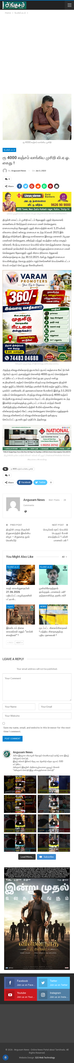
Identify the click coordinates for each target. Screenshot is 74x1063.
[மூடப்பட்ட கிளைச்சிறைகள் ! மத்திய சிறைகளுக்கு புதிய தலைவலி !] (53, 614)
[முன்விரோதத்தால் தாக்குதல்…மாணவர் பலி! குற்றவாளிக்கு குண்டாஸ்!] (53, 575)
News (43, 606)
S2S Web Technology (45, 1057)
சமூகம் (10, 606)
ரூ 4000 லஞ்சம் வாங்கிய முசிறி (22, 469)
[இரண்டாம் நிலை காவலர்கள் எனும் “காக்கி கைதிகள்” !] (20, 614)
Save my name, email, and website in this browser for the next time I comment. (36, 729)
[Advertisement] (37, 53)
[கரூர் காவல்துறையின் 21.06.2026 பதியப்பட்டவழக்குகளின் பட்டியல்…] (20, 575)
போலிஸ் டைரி (9, 150)
